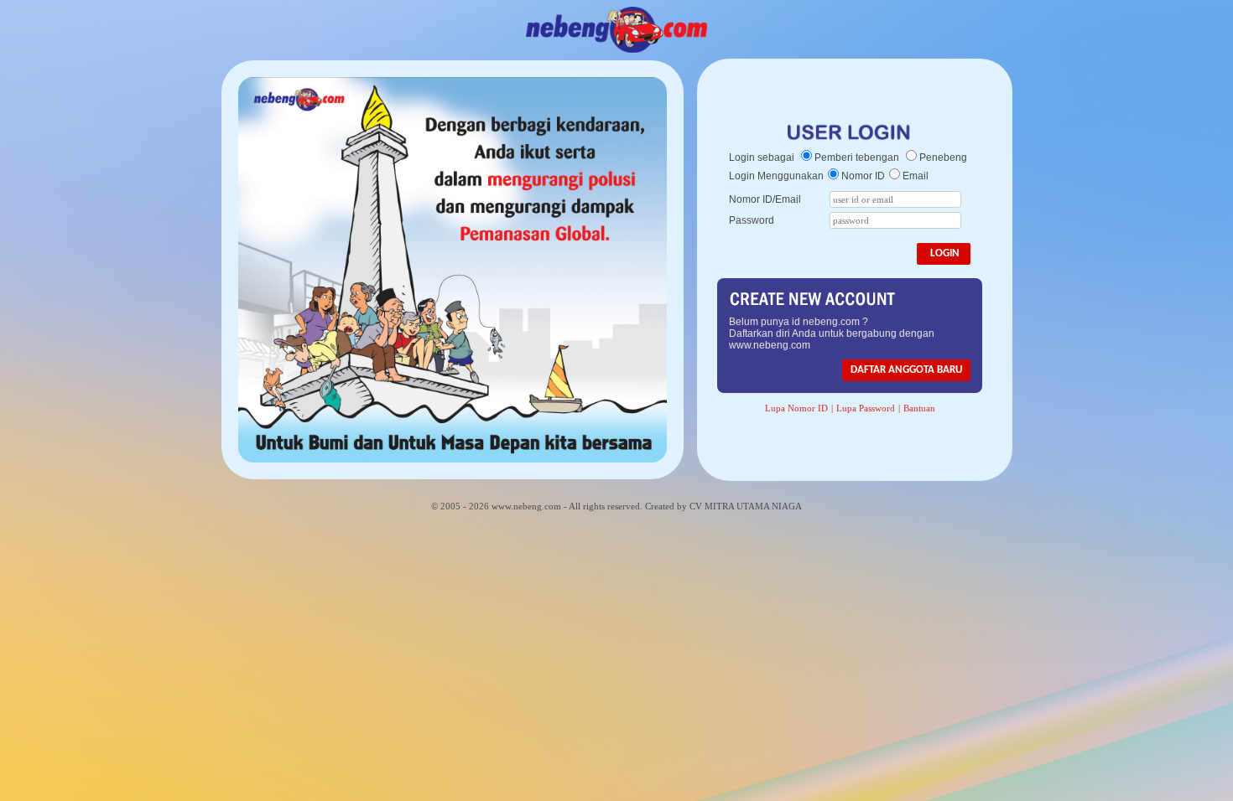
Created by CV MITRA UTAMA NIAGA (723, 506)
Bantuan (919, 408)
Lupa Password (865, 408)
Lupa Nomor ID (796, 408)
